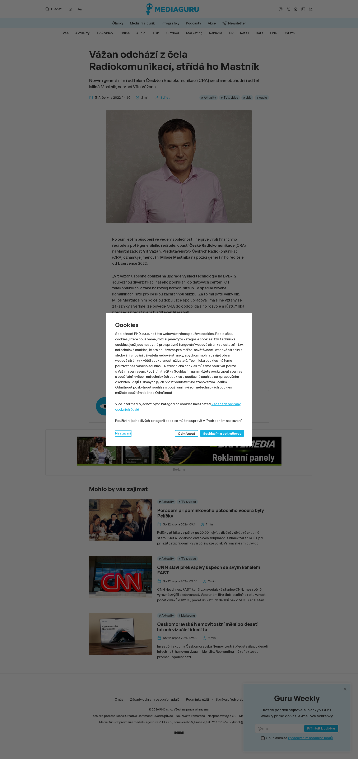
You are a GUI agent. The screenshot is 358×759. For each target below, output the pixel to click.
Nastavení (123, 433)
